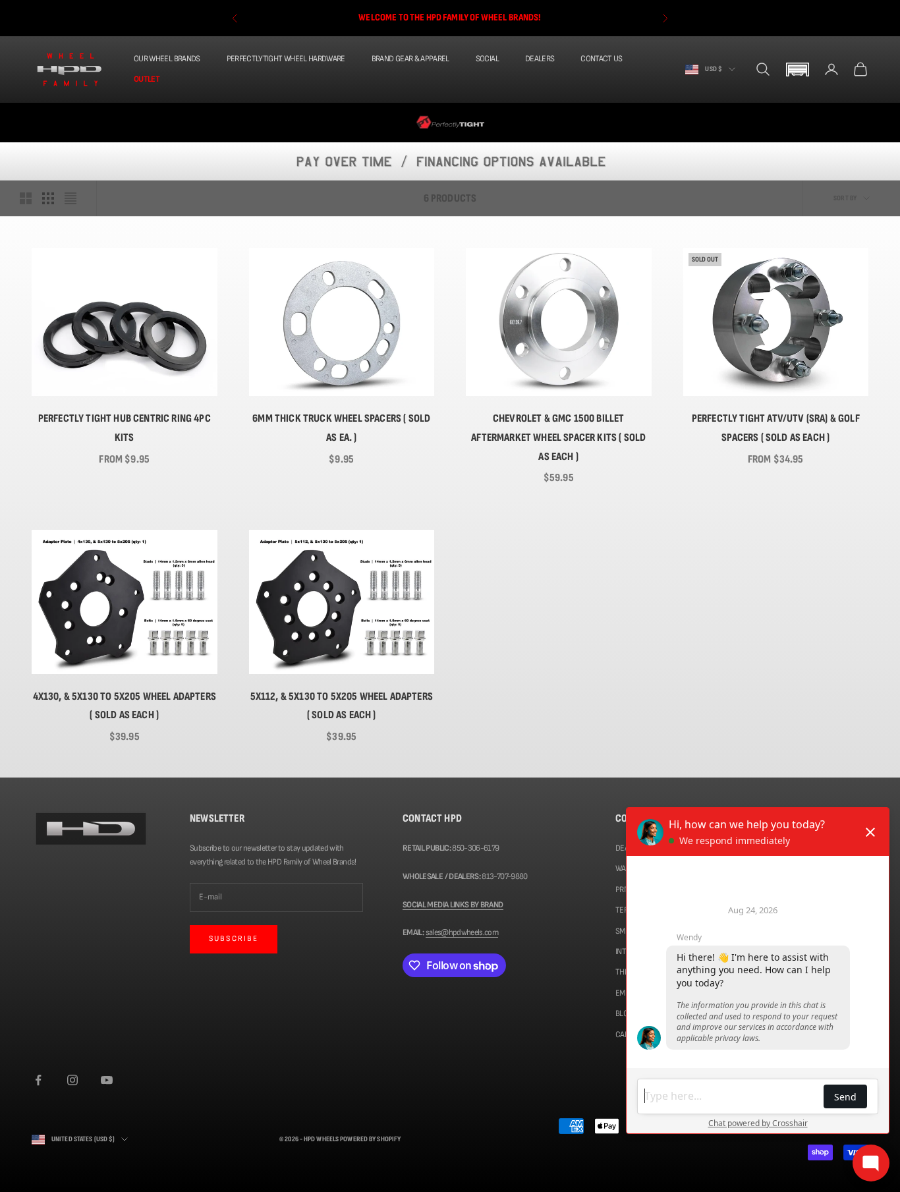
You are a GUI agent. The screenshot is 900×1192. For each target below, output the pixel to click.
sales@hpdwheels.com (462, 932)
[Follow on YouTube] (106, 1080)
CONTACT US (601, 58)
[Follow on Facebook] (38, 1080)
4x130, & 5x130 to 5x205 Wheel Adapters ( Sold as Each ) (124, 706)
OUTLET (146, 79)
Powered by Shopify (370, 1139)
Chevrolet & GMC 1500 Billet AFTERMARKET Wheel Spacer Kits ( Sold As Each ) (558, 437)
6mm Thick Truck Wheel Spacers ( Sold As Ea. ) (341, 428)
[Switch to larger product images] (26, 198)
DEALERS (539, 58)
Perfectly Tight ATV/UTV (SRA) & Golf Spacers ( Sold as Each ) (776, 428)
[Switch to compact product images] (70, 198)
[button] (797, 69)
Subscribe (233, 939)
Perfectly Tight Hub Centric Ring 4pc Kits (124, 428)
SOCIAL (487, 58)
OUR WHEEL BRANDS (167, 58)
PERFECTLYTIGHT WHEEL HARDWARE (286, 58)
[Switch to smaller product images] (48, 198)
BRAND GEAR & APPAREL (410, 58)
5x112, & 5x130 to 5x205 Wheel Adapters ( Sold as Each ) (341, 706)
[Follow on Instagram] (72, 1080)
